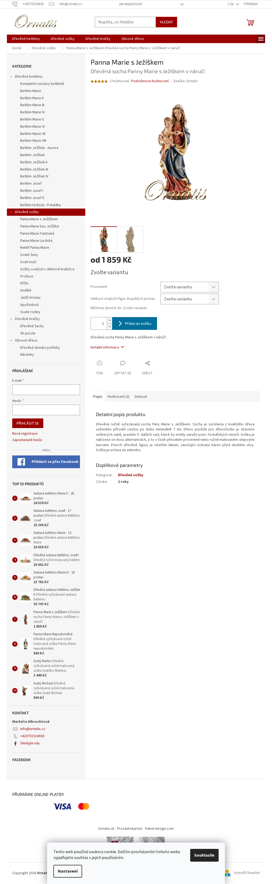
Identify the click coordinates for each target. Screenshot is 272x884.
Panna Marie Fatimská (37, 233)
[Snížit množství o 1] (109, 326)
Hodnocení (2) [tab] (118, 396)
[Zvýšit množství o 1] (109, 320)
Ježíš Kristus (30, 297)
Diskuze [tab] (141, 396)
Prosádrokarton (129, 828)
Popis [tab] (97, 396)
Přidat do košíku (138, 323)
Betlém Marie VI (32, 126)
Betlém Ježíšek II (33, 162)
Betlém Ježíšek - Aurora (39, 148)
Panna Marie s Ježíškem (39, 219)
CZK (231, 4)
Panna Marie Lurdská (36, 240)
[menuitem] (26, 39)
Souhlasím (204, 855)
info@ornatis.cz (32, 729)
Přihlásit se (27, 423)
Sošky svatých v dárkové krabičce (47, 269)
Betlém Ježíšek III (34, 169)
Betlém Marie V (32, 119)
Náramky (27, 354)
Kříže (24, 283)
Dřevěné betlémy (28, 76)
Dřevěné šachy (32, 326)
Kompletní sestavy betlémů (42, 83)
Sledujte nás (30, 743)
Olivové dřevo (26, 340)
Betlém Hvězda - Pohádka (40, 205)
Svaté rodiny (30, 312)
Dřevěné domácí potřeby (40, 347)
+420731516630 (32, 736)
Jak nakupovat (130, 4)
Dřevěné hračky (27, 319)
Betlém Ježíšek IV (34, 176)
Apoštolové (29, 305)
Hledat (166, 22)
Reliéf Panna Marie (34, 247)
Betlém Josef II (32, 198)
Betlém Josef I (31, 190)
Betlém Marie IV (32, 112)
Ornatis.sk (106, 828)
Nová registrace (25, 433)
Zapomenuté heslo (27, 440)
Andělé (25, 290)
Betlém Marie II (32, 98)
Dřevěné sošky (27, 212)
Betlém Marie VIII (33, 140)
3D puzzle (28, 333)
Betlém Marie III (32, 105)
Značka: (185, 81)
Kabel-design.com (159, 828)
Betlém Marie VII (32, 133)
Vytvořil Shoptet (247, 873)
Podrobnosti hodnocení (150, 81)
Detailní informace (105, 347)
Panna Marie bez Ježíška (39, 226)
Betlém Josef (31, 183)
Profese (26, 276)
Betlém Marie (30, 91)
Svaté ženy (29, 255)
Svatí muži (28, 262)
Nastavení (68, 871)
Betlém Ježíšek (32, 155)
